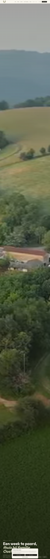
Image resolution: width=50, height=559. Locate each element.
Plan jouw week (44, 1)
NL (33, 1)
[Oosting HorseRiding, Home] (4, 2)
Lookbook (21, 1)
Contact (30, 1)
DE (36, 1)
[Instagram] (40, 1)
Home (15, 1)
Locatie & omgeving (26, 1)
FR (35, 1)
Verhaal (18, 1)
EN (34, 1)
